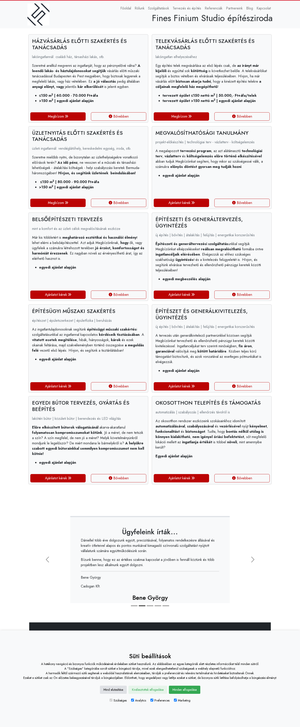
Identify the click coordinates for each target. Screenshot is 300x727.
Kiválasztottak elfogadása (148, 689)
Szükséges (120, 700)
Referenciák (213, 8)
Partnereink (234, 8)
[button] (47, 559)
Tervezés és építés (187, 8)
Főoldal (125, 8)
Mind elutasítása (113, 689)
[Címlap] (40, 14)
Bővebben (120, 116)
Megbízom (56, 116)
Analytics (140, 700)
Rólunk (140, 8)
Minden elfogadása (184, 689)
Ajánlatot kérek (180, 202)
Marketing (184, 700)
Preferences (162, 700)
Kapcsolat (264, 8)
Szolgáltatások (158, 8)
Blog (249, 8)
